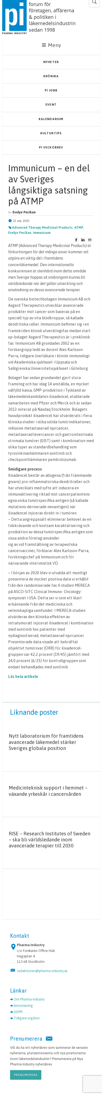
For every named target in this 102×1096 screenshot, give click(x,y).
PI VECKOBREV (51, 147)
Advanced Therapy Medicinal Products (42, 228)
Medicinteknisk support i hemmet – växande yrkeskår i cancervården (48, 791)
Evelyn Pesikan (19, 233)
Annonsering (23, 1005)
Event (51, 104)
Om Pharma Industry (29, 999)
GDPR (18, 1012)
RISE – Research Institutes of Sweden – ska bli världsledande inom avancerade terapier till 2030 (49, 840)
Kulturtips (51, 133)
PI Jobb (51, 90)
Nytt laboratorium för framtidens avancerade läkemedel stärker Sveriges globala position (46, 742)
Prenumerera (26, 1074)
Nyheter (51, 62)
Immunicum (42, 233)
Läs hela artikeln (23, 676)
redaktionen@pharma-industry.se (42, 971)
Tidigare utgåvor (27, 1018)
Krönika (51, 76)
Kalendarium (51, 119)
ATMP (78, 228)
